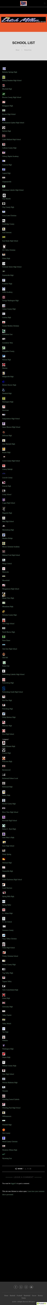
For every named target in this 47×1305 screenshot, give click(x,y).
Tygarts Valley (7, 981)
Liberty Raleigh (7, 469)
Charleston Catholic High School (13, 190)
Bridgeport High (7, 106)
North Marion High (8, 632)
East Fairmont (6, 232)
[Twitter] (21, 1287)
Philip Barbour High (9, 717)
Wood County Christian (9, 1141)
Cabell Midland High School (11, 139)
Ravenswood (6, 770)
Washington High (7, 1049)
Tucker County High (9, 964)
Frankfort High (7, 284)
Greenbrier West (7, 343)
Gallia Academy (7, 292)
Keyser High (6, 452)
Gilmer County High (9, 309)
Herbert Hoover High (9, 385)
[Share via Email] (30, 1169)
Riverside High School (9, 820)
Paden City (5, 666)
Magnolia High (7, 513)
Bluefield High (7, 89)
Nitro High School (8, 624)
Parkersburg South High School (12, 692)
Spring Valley (6, 905)
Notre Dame (6, 640)
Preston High (6, 753)
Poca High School (8, 734)
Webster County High (9, 1066)
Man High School (8, 521)
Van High (5, 1032)
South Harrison (7, 888)
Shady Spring (6, 854)
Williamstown (6, 1116)
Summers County (7, 930)
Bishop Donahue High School (11, 80)
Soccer (34, 1295)
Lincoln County (7, 478)
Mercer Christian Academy (11, 547)
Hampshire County (8, 351)
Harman (4, 368)
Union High (6, 998)
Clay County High (8, 207)
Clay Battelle (6, 199)
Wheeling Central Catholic (10, 1099)
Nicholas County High (9, 615)
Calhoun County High (9, 148)
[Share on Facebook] (23, 1169)
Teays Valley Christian (9, 939)
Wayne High (6, 1057)
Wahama (5, 1040)
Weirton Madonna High (9, 1082)
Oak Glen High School (9, 649)
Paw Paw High (7, 700)
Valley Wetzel (6, 1023)
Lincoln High (6, 486)
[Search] (45, 3)
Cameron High (7, 165)
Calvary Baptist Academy (10, 156)
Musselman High (7, 606)
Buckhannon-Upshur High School (13, 123)
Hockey (40, 1295)
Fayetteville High (7, 275)
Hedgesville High (7, 376)
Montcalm (5, 572)
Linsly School (6, 494)
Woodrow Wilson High (9, 1150)
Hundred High (7, 393)
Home (17, 50)
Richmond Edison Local (10, 778)
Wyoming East (7, 1158)
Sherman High (7, 863)
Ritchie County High (9, 804)
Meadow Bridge (7, 538)
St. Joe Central (7, 922)
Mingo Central (7, 563)
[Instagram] (26, 1287)
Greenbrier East (7, 334)
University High (7, 1007)
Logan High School (8, 503)
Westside (5, 1091)
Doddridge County (8, 224)
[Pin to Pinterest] (28, 1169)
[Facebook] (15, 1287)
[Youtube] (31, 1287)
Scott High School (8, 846)
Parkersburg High (8, 683)
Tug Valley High (7, 973)
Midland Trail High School (11, 555)
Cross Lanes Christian (9, 215)
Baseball (12, 1295)
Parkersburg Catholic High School (13, 674)
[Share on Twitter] (25, 1169)
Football (19, 1295)
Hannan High (6, 360)
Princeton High (7, 761)
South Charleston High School (12, 879)
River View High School (10, 812)
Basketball (27, 1295)
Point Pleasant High (8, 746)
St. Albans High (7, 913)
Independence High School (11, 419)
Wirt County (6, 1133)
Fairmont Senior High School (11, 267)
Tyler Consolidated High (10, 990)
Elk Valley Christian (8, 250)
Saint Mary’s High (8, 837)
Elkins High (6, 258)
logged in (14, 1183)
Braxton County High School (11, 97)
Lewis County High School (11, 461)
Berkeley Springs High (9, 72)
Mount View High (8, 598)
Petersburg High (7, 709)
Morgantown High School (10, 589)
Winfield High (7, 1125)
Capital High (6, 173)
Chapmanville (6, 182)
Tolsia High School (8, 948)
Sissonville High (7, 871)
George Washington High (10, 300)
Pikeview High (7, 726)
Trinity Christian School (10, 956)
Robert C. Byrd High (9, 829)
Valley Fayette (6, 1015)
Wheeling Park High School (11, 1108)
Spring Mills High (8, 896)
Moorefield (5, 580)
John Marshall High (8, 444)
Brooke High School (9, 114)
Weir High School (8, 1074)
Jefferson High (7, 435)
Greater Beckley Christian (10, 326)
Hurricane (5, 410)
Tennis (23, 1298)
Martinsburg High (8, 530)
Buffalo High (6, 131)
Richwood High (7, 787)
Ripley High (6, 795)
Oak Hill (5, 657)
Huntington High (7, 402)
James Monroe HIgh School (11, 427)
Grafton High (6, 317)
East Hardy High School (10, 241)
